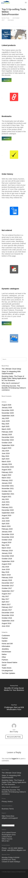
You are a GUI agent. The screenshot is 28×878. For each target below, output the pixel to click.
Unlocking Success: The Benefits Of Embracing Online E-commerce (14, 388)
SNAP (4, 665)
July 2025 (5, 418)
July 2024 (5, 451)
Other (4, 657)
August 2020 (6, 515)
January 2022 (7, 483)
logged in (15, 759)
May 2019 (5, 545)
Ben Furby (6, 18)
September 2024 (8, 445)
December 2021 (8, 486)
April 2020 (5, 524)
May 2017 (5, 599)
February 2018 (7, 577)
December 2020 (8, 510)
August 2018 (6, 564)
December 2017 (8, 583)
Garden (4, 641)
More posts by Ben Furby (14, 736)
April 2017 (5, 602)
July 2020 (5, 518)
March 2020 (6, 526)
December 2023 (8, 467)
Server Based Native (9, 662)
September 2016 (8, 621)
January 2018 (7, 580)
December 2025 (8, 410)
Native (4, 654)
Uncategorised (7, 671)
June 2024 (6, 453)
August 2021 (6, 497)
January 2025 (7, 434)
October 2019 (7, 540)
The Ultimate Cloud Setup (11, 369)
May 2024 (5, 456)
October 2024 (7, 443)
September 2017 (8, 591)
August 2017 (6, 594)
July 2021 (5, 499)
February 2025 (7, 432)
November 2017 (8, 586)
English (6, 825)
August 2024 (6, 448)
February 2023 (7, 472)
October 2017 (7, 588)
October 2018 (7, 559)
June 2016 (6, 626)
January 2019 (7, 553)
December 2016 (8, 613)
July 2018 (5, 567)
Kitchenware (6, 652)
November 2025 (8, 413)
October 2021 (7, 491)
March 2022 (6, 478)
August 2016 (6, 623)
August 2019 (6, 542)
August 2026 (6, 405)
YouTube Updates (8, 673)
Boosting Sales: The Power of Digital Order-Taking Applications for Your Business (14, 378)
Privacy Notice (7, 801)
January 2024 (7, 464)
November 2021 (8, 488)
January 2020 (7, 532)
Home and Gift (7, 644)
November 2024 (8, 440)
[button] (26, 2)
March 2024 (6, 461)
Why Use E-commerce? (11, 383)
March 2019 (6, 548)
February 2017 (7, 607)
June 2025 (6, 421)
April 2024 (5, 459)
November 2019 (8, 537)
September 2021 (8, 494)
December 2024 (8, 437)
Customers (6, 635)
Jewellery (5, 649)
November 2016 (8, 615)
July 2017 (5, 596)
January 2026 (7, 408)
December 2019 (8, 534)
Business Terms (8, 809)
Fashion (5, 638)
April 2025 (5, 426)
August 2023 (6, 470)
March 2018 (6, 575)
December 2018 (8, 556)
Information (11, 20)
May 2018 (5, 572)
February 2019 (7, 550)
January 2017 (7, 610)
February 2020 (7, 529)
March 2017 (6, 604)
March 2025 (6, 429)
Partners (5, 660)
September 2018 (8, 561)
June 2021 (6, 502)
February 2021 (7, 507)
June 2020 (6, 521)
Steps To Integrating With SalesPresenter (11, 373)
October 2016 (7, 618)
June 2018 (6, 569)
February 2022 (7, 480)
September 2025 (8, 416)
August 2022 (6, 475)
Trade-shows (6, 668)
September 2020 (8, 513)
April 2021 (5, 505)
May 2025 (5, 424)
